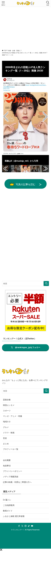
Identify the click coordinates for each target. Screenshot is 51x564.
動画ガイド (8, 510)
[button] (1, 550)
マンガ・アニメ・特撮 (12, 416)
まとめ (6, 443)
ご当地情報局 (8, 505)
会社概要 (7, 460)
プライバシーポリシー (12, 471)
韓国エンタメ (8, 405)
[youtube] (32, 526)
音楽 (5, 438)
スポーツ (7, 410)
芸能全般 (7, 399)
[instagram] (25, 526)
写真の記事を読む (25, 184)
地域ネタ (7, 421)
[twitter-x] (22, 526)
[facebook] (19, 526)
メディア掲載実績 (10, 476)
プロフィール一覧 (10, 449)
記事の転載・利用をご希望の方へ (17, 482)
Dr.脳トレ (7, 499)
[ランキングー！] (25, 3)
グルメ (6, 427)
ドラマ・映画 (8, 432)
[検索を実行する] (46, 283)
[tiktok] (29, 526)
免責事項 (7, 465)
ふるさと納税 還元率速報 (13, 516)
